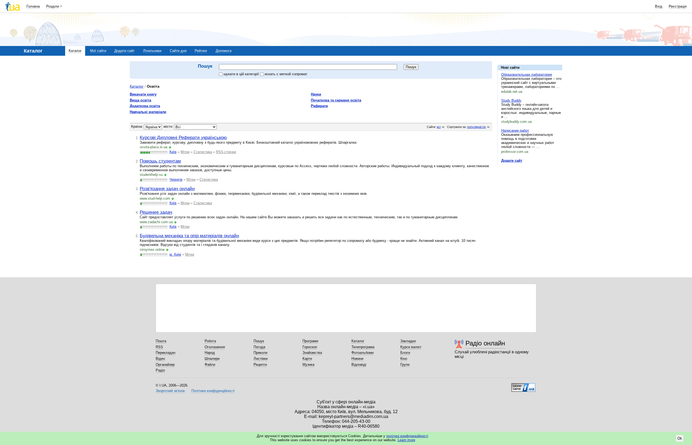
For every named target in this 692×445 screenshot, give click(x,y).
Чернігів (175, 179)
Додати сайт (124, 51)
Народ (210, 353)
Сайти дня (178, 51)
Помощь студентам (160, 161)
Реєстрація (678, 6)
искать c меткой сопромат (286, 74)
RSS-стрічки (226, 152)
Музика (308, 364)
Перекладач (165, 353)
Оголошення (215, 347)
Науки (316, 94)
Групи (405, 364)
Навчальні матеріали (148, 112)
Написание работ (515, 130)
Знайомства (312, 353)
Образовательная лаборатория (526, 74)
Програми (310, 341)
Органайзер (165, 364)
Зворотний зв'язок (170, 391)
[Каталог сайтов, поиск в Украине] (523, 385)
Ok (679, 438)
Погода (259, 347)
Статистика (203, 152)
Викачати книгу (143, 94)
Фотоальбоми (362, 353)
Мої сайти (98, 51)
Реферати (319, 106)
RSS (159, 347)
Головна (33, 6)
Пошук (259, 341)
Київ (173, 152)
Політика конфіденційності (213, 391)
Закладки (408, 341)
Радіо (160, 370)
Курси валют (410, 347)
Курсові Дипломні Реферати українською (183, 137)
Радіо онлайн (485, 343)
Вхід (658, 6)
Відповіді (358, 364)
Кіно (403, 359)
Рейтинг (201, 51)
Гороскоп (309, 347)
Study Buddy (511, 100)
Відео (160, 359)
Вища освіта (140, 100)
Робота (210, 341)
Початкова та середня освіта (336, 100)
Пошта (161, 341)
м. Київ (175, 254)
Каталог (75, 51)
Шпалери (212, 359)
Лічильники (152, 51)
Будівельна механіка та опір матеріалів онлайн (189, 235)
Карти (307, 359)
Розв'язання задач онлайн (167, 188)
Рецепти (260, 364)
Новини (357, 359)
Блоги (405, 353)
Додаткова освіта (145, 106)
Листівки (261, 359)
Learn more (406, 440)
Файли (210, 364)
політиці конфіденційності (407, 436)
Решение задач (156, 212)
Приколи (260, 353)
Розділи (52, 6)
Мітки (185, 152)
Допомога (223, 51)
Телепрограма (362, 347)
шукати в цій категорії (242, 74)
